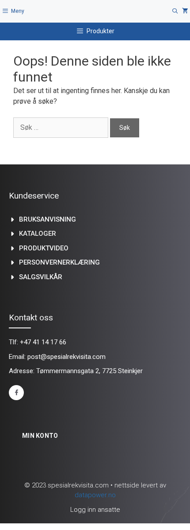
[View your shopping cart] (185, 11)
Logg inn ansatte (95, 510)
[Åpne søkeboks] (175, 11)
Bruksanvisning (47, 219)
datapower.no (95, 495)
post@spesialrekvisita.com (66, 357)
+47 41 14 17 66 (43, 342)
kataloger (37, 234)
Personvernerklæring (59, 262)
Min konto (40, 435)
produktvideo (43, 248)
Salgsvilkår (40, 277)
